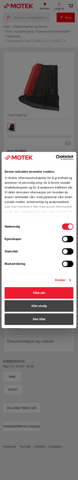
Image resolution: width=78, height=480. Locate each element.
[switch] (67, 239)
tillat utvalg (39, 306)
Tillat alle (39, 292)
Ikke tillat (39, 319)
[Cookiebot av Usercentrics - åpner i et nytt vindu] (56, 157)
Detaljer (60, 280)
